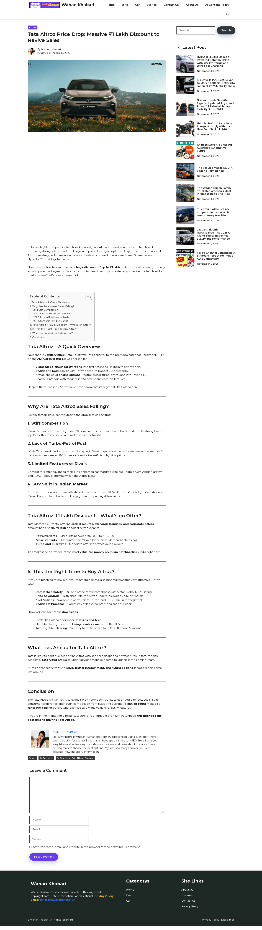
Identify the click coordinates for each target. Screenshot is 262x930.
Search (226, 30)
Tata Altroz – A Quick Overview (50, 302)
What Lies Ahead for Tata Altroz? (52, 333)
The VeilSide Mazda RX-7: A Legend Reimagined (214, 169)
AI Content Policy (217, 4)
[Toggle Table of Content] (87, 297)
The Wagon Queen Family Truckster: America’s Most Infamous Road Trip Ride (214, 191)
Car (137, 4)
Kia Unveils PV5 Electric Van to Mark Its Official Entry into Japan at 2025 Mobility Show (216, 83)
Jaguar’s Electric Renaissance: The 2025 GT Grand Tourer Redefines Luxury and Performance (214, 234)
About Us (192, 4)
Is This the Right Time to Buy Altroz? (55, 328)
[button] (228, 14)
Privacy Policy (190, 906)
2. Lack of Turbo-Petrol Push (54, 313)
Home (110, 4)
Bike (125, 4)
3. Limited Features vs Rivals (53, 317)
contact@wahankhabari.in (57, 899)
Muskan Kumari (51, 49)
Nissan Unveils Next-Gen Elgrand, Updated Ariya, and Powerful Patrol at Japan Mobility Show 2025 (215, 105)
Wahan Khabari (77, 4)
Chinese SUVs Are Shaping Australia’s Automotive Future (214, 147)
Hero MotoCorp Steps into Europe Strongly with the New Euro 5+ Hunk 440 (214, 126)
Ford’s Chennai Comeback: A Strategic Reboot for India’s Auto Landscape (216, 255)
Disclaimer (187, 895)
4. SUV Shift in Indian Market (53, 321)
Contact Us (171, 4)
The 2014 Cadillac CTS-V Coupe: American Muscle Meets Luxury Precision (213, 212)
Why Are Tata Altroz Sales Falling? (53, 306)
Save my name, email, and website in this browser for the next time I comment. (86, 847)
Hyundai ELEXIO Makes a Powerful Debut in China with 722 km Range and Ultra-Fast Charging (213, 61)
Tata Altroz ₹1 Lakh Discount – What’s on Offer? (61, 324)
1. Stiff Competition (47, 310)
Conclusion (38, 337)
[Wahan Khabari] (44, 5)
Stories (151, 4)
